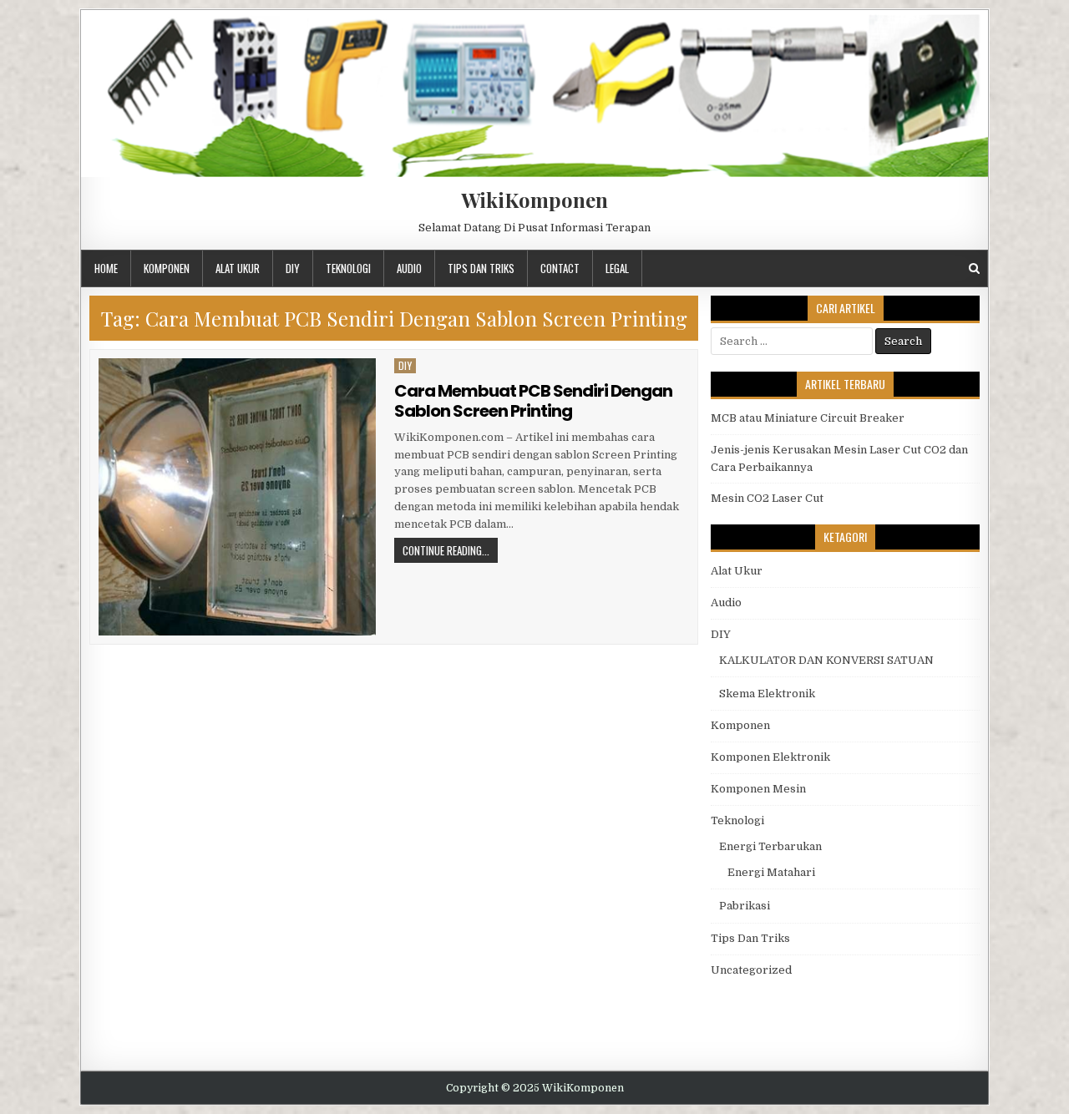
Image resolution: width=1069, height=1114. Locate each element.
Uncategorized (751, 970)
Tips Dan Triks (481, 268)
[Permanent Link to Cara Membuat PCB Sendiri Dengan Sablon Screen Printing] (237, 496)
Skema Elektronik (767, 693)
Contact (560, 268)
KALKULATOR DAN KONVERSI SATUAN (826, 660)
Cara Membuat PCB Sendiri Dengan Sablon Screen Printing (533, 401)
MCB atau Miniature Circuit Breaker (807, 418)
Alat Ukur (237, 268)
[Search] (974, 268)
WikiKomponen (534, 199)
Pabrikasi (744, 905)
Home (106, 268)
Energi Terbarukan (770, 846)
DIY (293, 268)
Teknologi (348, 268)
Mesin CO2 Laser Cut (767, 498)
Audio (409, 268)
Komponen (167, 268)
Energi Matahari (771, 872)
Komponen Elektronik (770, 757)
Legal (617, 268)
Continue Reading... (446, 550)
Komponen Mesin (758, 788)
